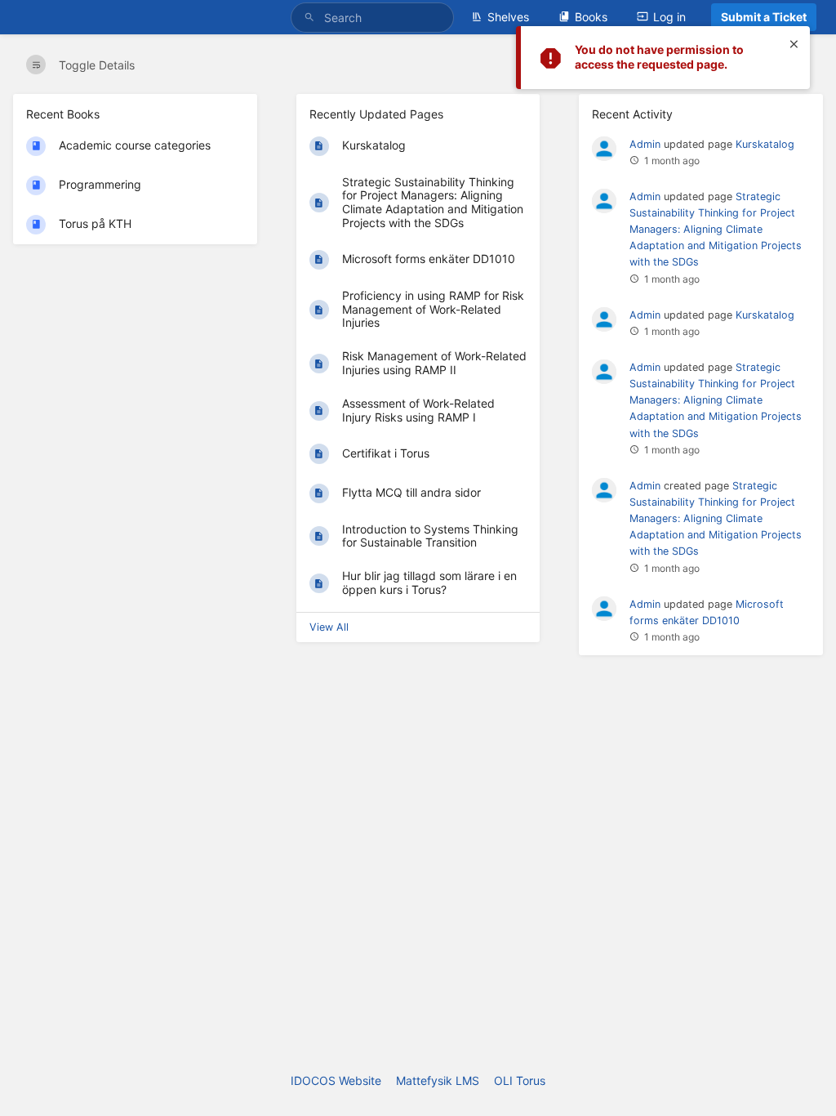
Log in (669, 17)
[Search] (312, 18)
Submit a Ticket (764, 17)
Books (591, 17)
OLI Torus (519, 1080)
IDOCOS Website (336, 1080)
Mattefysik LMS (437, 1080)
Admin (644, 144)
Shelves (508, 17)
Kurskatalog (765, 144)
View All (329, 627)
